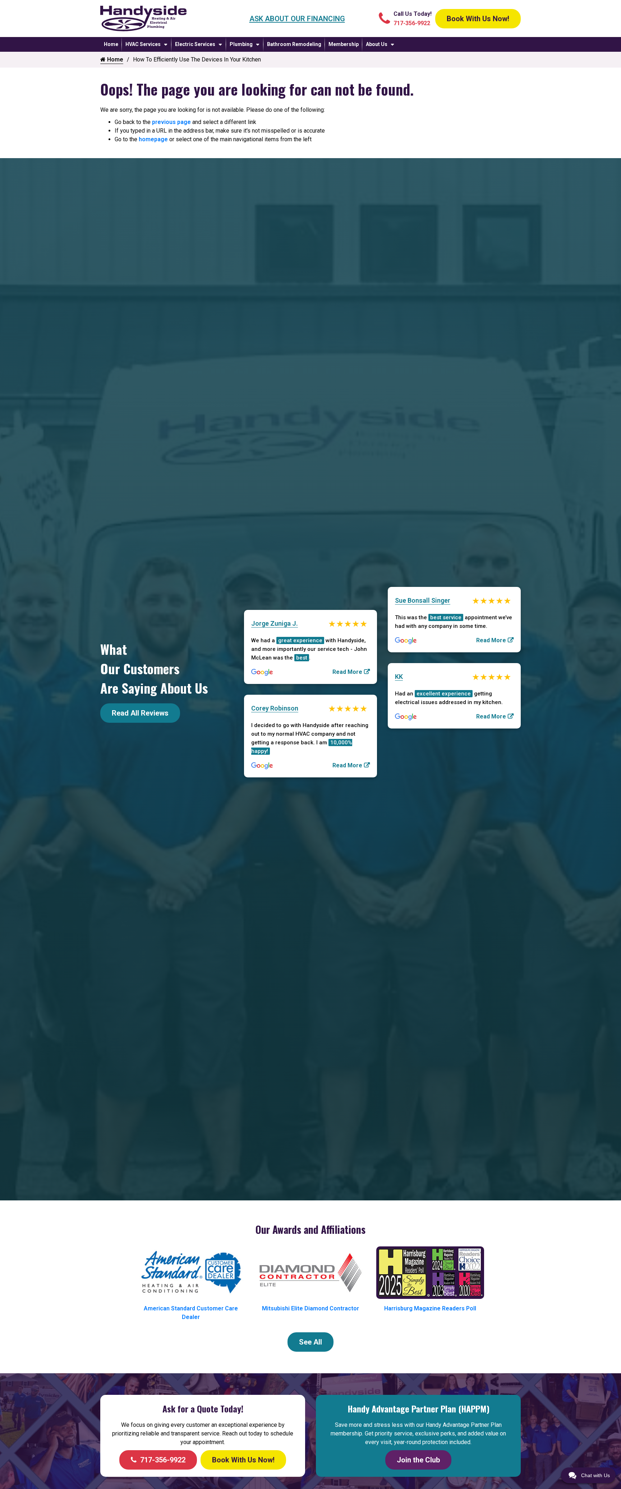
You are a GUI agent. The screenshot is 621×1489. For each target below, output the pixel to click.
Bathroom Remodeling (294, 44)
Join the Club (418, 1460)
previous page (171, 122)
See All (310, 1342)
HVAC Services (143, 44)
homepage (153, 139)
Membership (343, 44)
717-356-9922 (162, 1460)
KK (399, 676)
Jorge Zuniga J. (274, 623)
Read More (347, 671)
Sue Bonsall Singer (422, 600)
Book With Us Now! (478, 18)
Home (111, 44)
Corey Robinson (274, 708)
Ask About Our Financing (297, 18)
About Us (376, 44)
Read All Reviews (140, 713)
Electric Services (195, 44)
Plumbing (241, 44)
